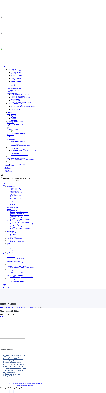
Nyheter (8, 307)
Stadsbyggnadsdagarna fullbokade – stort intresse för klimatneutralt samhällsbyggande (14, 370)
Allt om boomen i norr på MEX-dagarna (22, 307)
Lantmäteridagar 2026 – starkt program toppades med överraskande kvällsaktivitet (13, 360)
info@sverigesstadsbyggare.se (17, 383)
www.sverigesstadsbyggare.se (34, 383)
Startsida (2, 307)
